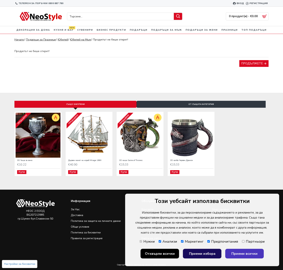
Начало (19, 39)
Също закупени (75, 104)
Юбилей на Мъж (80, 39)
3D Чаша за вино (24, 160)
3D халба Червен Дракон (181, 160)
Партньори (255, 241)
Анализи (169, 241)
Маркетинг (194, 241)
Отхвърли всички (160, 253)
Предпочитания (224, 241)
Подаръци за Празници (41, 39)
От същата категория (201, 104)
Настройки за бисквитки (19, 264)
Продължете (252, 63)
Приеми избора (202, 253)
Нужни (149, 241)
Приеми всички (244, 253)
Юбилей (63, 39)
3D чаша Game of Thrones (130, 160)
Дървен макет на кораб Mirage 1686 (84, 160)
